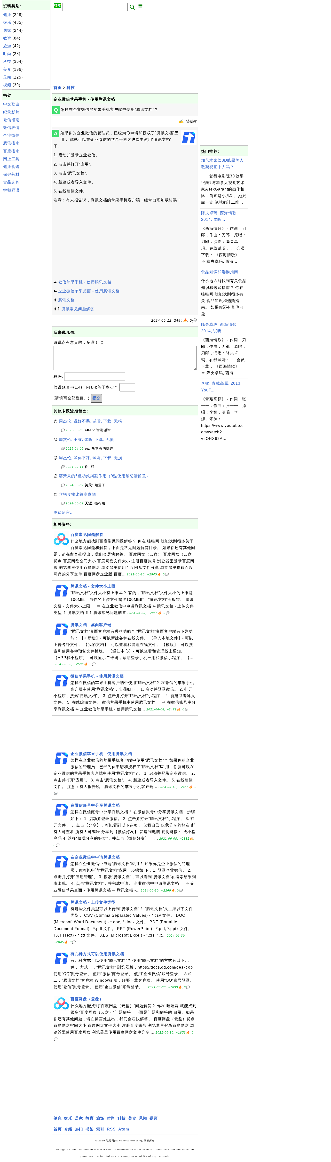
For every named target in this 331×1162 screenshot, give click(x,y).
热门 (79, 1129)
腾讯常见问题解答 (78, 309)
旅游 (7, 46)
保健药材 (11, 174)
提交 (96, 398)
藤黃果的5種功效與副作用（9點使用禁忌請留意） (104, 476)
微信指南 (11, 120)
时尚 (7, 54)
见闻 (7, 77)
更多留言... (64, 512)
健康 (7, 15)
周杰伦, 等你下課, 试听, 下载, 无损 (90, 458)
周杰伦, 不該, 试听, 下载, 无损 (86, 440)
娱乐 (7, 22)
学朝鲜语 (11, 190)
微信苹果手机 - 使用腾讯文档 (84, 282)
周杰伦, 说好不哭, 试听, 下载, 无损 (90, 421)
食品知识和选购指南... (221, 272)
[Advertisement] (26, 267)
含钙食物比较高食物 (77, 494)
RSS (111, 1129)
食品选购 (11, 182)
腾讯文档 (66, 300)
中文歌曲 (11, 104)
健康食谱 (11, 167)
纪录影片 (11, 112)
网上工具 (11, 159)
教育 (7, 38)
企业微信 (11, 135)
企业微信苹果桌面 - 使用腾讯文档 (89, 291)
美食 (7, 69)
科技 (7, 61)
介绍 (68, 1129)
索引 (100, 1129)
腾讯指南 (11, 143)
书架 (90, 1129)
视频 (7, 85)
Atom (123, 1129)
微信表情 (11, 128)
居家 (7, 30)
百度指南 (11, 151)
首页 (58, 88)
